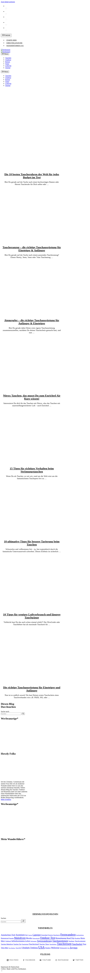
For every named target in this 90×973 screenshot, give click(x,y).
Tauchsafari (77, 944)
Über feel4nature (14, 43)
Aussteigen (20, 935)
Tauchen (8, 58)
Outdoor (8, 60)
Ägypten (73, 947)
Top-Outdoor (12, 948)
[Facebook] (6, 14)
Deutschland (44, 935)
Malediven (20, 937)
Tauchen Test (17, 944)
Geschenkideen (80, 935)
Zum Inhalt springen (8, 2)
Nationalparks (36, 938)
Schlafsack (8, 941)
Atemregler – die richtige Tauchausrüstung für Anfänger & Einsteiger (31, 322)
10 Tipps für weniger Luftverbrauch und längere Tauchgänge (31, 616)
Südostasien (34, 941)
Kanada (11, 938)
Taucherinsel (34, 944)
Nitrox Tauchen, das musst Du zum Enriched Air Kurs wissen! (31, 397)
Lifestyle (8, 66)
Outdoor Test (47, 937)
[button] (2, 971)
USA (41, 947)
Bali (26, 935)
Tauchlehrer (53, 944)
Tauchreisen (64, 943)
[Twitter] (6, 31)
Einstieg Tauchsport (54, 935)
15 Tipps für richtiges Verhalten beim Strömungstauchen (32, 470)
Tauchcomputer (80, 941)
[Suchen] (23, 714)
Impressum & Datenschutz (10, 967)
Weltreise (55, 947)
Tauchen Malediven (7, 944)
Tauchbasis (71, 941)
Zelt (68, 948)
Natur (7, 64)
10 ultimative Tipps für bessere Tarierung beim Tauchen (31, 543)
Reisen (7, 62)
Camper (30, 935)
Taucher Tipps (44, 944)
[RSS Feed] (6, 9)
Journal (7, 68)
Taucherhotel (25, 944)
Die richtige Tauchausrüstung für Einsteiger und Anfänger (31, 689)
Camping (37, 934)
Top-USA (18, 948)
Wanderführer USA (15, 46)
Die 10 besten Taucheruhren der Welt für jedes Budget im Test (31, 176)
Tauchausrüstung (60, 941)
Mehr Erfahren (6, 799)
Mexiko (29, 938)
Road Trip (70, 938)
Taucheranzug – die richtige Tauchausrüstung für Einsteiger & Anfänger (32, 249)
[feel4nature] (5, 52)
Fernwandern (68, 934)
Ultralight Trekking (30, 948)
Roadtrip (77, 938)
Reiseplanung (61, 938)
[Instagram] (6, 20)
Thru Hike (4, 948)
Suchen (3, 918)
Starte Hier (11, 40)
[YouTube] (6, 25)
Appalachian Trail (8, 935)
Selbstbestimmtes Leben (20, 941)
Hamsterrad (5, 938)
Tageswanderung (44, 941)
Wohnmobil (63, 948)
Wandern (48, 948)
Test (84, 944)
